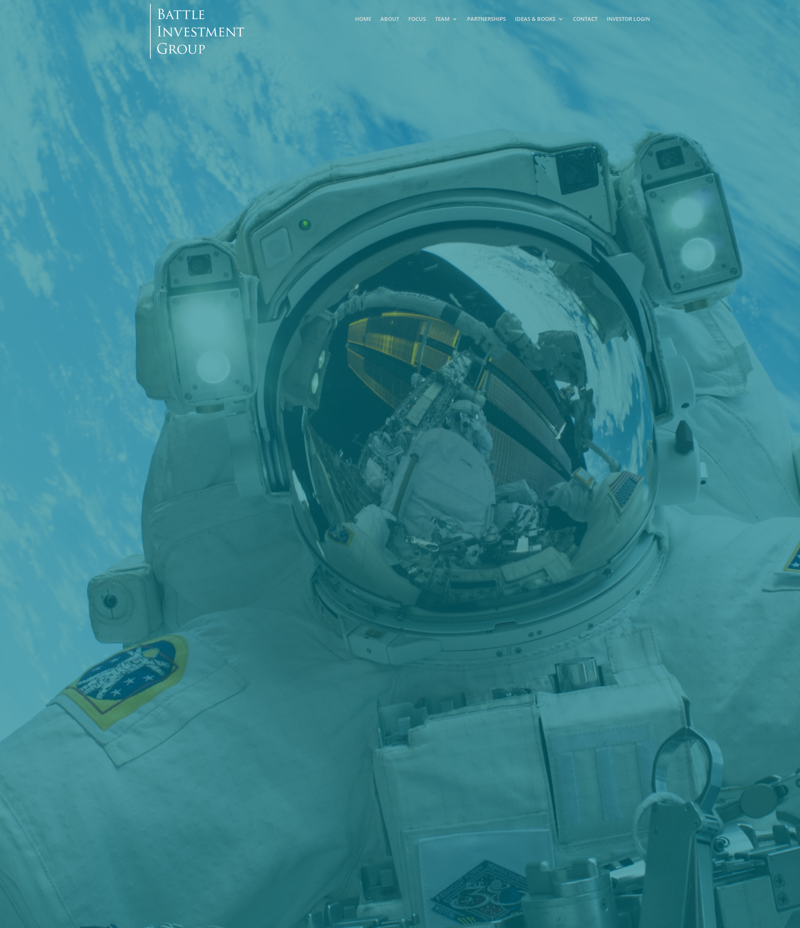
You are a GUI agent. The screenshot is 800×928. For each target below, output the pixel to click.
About (389, 19)
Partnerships (486, 19)
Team (442, 19)
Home (363, 19)
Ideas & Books (535, 19)
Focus (417, 19)
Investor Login (628, 19)
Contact (585, 19)
